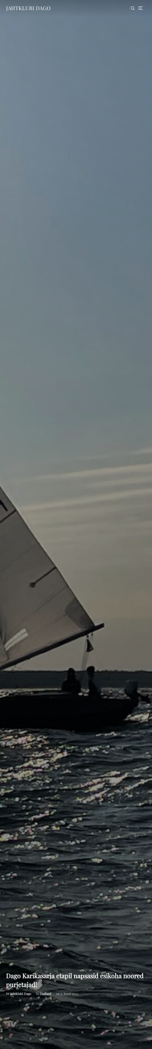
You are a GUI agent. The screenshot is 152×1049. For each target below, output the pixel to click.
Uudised (45, 994)
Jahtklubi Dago (28, 8)
